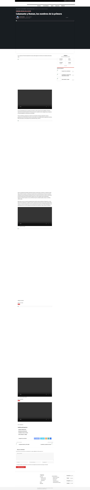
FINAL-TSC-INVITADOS (20, 399)
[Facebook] (61, 59)
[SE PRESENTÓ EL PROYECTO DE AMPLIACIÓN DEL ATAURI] (59, 75)
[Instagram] (61, 63)
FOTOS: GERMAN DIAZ (20, 424)
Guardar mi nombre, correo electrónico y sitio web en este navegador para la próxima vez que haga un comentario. (32, 464)
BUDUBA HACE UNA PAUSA (22, 431)
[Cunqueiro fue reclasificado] (59, 71)
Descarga (19, 304)
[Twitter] (70, 59)
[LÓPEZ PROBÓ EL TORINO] (59, 79)
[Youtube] (70, 63)
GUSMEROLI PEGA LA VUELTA (23, 432)
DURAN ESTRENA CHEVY (22, 429)
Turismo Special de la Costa (23, 11)
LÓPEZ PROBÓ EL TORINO (22, 434)
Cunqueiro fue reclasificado (66, 71)
